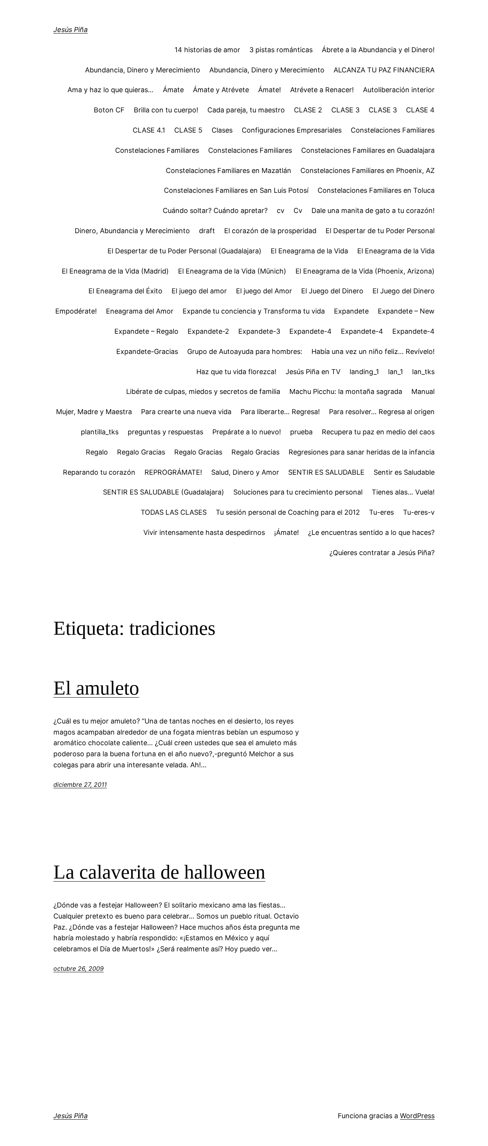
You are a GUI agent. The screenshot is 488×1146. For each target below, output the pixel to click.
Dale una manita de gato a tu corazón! (373, 210)
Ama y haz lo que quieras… (110, 90)
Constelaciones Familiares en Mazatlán (228, 170)
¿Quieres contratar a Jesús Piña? (382, 553)
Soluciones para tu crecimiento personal (298, 492)
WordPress (417, 1116)
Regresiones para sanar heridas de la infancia (362, 452)
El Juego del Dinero (332, 291)
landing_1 (364, 372)
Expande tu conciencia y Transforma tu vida (254, 311)
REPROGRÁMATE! (173, 472)
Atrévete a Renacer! (322, 90)
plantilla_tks (100, 432)
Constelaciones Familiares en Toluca (376, 190)
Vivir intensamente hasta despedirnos (204, 532)
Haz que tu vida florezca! (236, 372)
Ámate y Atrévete (221, 90)
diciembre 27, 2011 (80, 784)
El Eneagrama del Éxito (125, 291)
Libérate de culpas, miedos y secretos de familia (203, 391)
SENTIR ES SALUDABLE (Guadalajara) (163, 492)
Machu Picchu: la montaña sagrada (345, 391)
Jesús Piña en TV (313, 372)
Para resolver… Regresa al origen (382, 412)
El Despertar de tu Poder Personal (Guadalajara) (185, 251)
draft (207, 231)
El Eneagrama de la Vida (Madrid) (115, 271)
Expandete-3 (259, 331)
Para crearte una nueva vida (186, 412)
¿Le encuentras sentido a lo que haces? (371, 532)
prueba (301, 432)
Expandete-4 (310, 331)
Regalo (97, 452)
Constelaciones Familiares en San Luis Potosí (236, 190)
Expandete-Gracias (147, 351)
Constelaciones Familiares (393, 130)
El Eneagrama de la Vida (309, 251)
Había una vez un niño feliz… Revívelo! (373, 351)
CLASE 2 (308, 110)
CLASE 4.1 (149, 130)
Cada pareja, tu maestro (246, 110)
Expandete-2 (208, 331)
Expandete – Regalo (146, 331)
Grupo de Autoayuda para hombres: (244, 351)
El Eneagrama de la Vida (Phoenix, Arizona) (365, 271)
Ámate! (269, 90)
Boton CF (109, 110)
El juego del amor (199, 291)
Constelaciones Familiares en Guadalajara (368, 150)
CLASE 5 (188, 130)
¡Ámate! (286, 532)
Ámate (173, 90)
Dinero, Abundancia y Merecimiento (132, 231)
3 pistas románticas (281, 50)
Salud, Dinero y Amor (245, 472)
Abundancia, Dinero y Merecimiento (142, 70)
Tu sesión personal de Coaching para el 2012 (288, 512)
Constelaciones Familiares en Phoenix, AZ (367, 170)
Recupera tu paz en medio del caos (378, 432)
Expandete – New (406, 311)
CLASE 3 (345, 110)
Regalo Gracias (141, 452)
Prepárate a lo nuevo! (246, 432)
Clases (222, 130)
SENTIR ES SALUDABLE (326, 472)
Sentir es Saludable (404, 472)
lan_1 (395, 372)
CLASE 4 (420, 110)
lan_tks (423, 372)
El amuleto (96, 688)
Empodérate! (76, 311)
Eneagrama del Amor (139, 311)
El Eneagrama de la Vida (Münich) (232, 271)
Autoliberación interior (399, 90)
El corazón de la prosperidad (270, 231)
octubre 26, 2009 (78, 968)
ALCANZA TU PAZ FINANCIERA (384, 70)
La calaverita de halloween (159, 872)
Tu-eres (381, 512)
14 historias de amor (207, 50)
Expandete (351, 311)
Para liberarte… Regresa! (280, 412)
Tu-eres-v (419, 512)
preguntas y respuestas (165, 432)
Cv (298, 210)
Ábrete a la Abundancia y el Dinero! (378, 50)
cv (280, 210)
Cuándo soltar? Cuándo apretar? (215, 210)
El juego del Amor (264, 291)
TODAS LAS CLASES (174, 512)
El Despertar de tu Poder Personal (380, 231)
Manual (423, 391)
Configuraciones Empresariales (292, 130)
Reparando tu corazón (99, 472)
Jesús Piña (70, 30)
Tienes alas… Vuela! (403, 492)
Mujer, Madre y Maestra (94, 412)
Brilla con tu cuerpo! (166, 110)
